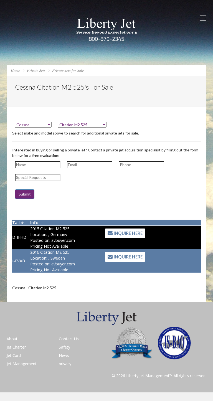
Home (15, 70)
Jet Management (22, 363)
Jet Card (14, 355)
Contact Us (69, 338)
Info (34, 222)
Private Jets (36, 70)
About (12, 338)
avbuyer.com (63, 240)
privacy (65, 363)
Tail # (18, 222)
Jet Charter (16, 347)
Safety (64, 347)
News (64, 355)
